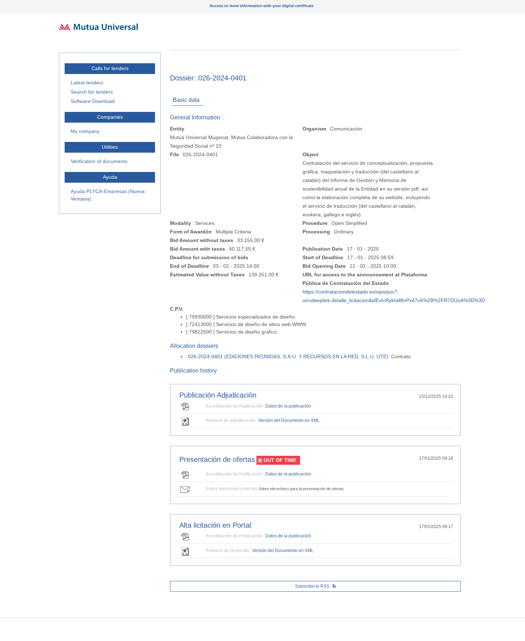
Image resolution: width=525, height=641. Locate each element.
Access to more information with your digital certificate (262, 6)
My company (85, 131)
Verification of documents (99, 161)
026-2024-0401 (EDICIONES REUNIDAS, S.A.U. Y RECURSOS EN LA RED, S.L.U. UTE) (288, 356)
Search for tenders (92, 92)
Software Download (93, 101)
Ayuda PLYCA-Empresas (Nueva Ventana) (108, 195)
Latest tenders (87, 82)
